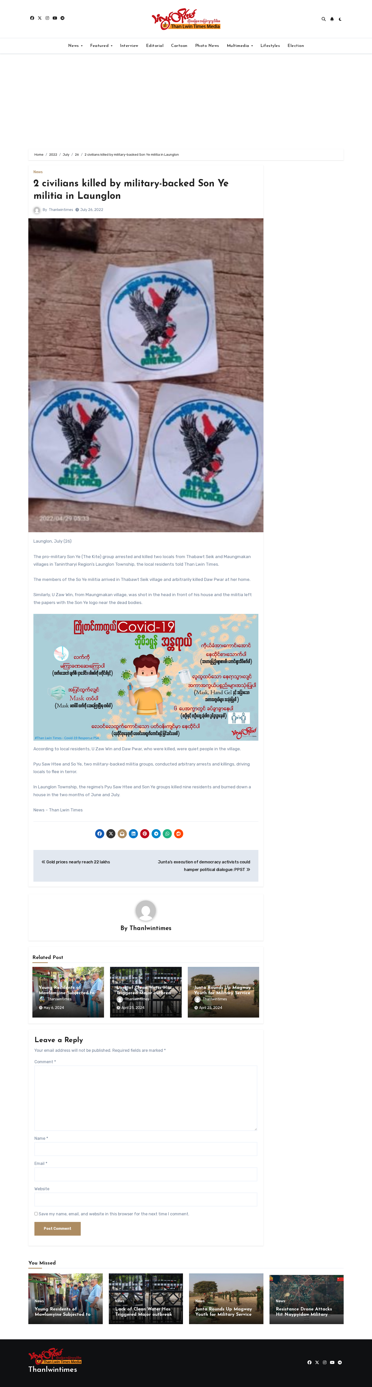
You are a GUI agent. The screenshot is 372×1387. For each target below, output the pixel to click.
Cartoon (179, 46)
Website (41, 1188)
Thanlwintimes (61, 210)
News (74, 46)
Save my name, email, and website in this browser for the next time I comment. (114, 1214)
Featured (100, 46)
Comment (45, 1061)
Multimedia (239, 46)
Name (41, 1138)
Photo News (207, 46)
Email (40, 1163)
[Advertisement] (186, 101)
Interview (129, 46)
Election (295, 46)
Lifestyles (270, 46)
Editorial (155, 46)
